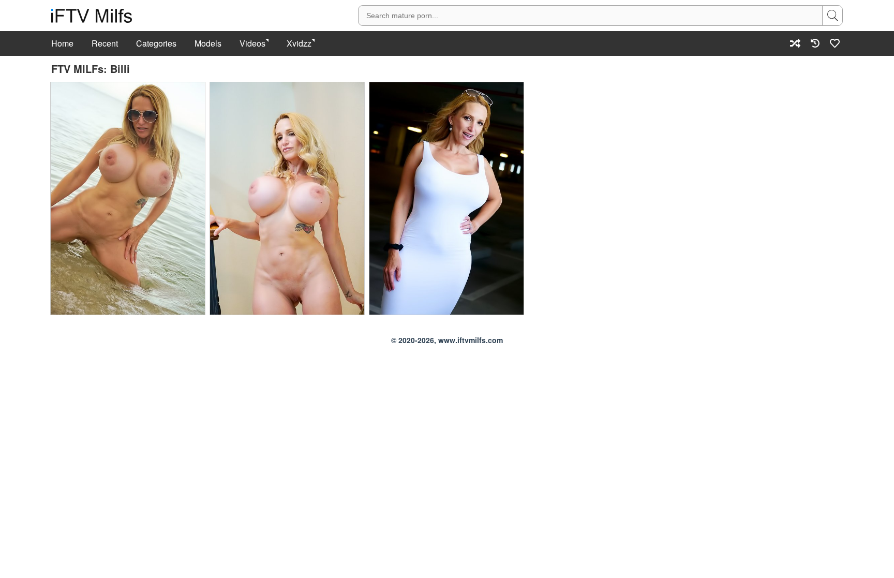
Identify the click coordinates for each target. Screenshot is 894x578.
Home (62, 43)
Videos (252, 43)
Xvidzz (299, 43)
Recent (105, 43)
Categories (156, 43)
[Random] (795, 43)
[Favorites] (835, 43)
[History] (815, 43)
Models (208, 43)
